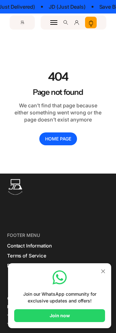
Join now (60, 315)
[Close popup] (103, 271)
